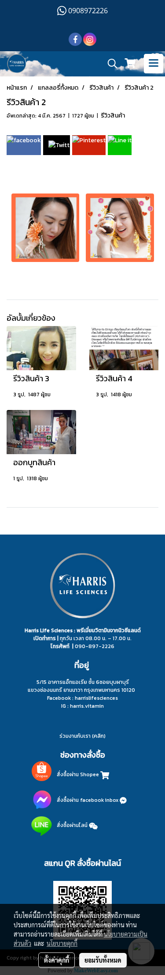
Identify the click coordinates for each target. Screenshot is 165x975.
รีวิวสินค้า (113, 115)
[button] (109, 63)
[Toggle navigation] (153, 63)
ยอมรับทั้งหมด (102, 960)
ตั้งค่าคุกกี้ (56, 960)
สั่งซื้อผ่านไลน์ (72, 825)
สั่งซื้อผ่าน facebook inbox (88, 800)
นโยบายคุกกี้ (62, 943)
